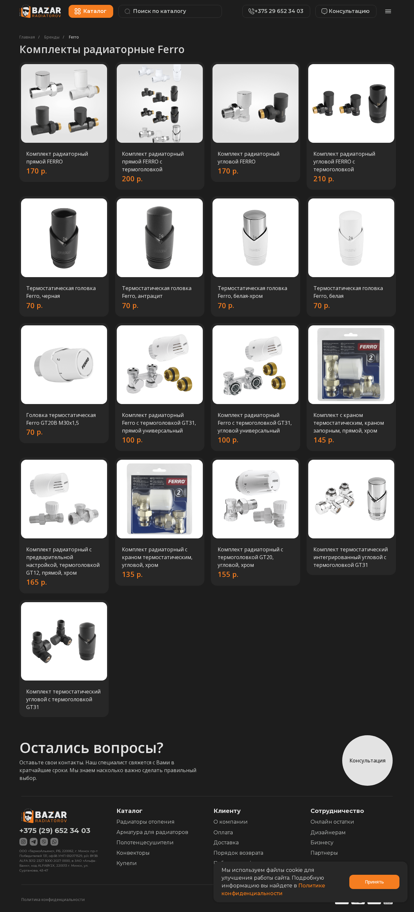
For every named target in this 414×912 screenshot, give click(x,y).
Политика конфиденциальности (53, 899)
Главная (27, 37)
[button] (343, 11)
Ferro (74, 37)
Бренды (52, 37)
